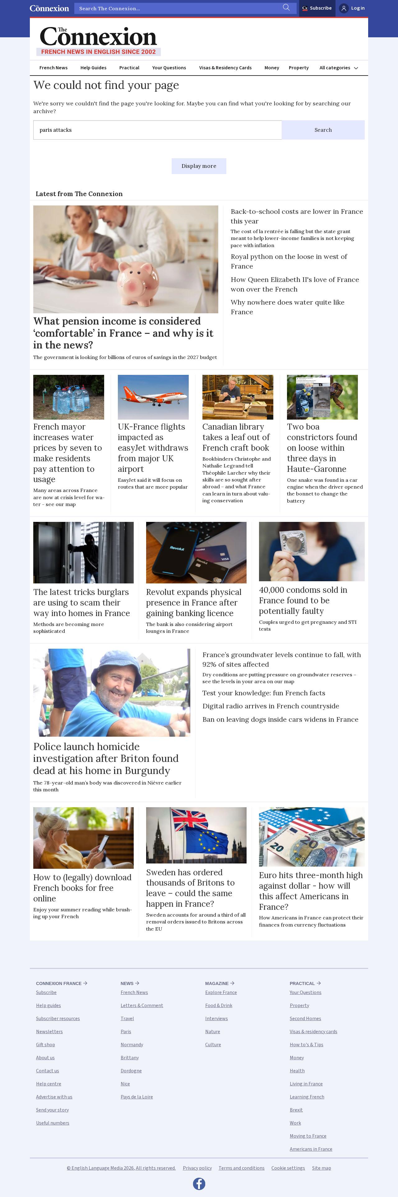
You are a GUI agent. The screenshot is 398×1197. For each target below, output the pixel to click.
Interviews (216, 1018)
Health (297, 1070)
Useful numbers (52, 1123)
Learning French (307, 1096)
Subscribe (321, 8)
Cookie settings (288, 1168)
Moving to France (308, 1136)
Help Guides (93, 67)
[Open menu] (341, 68)
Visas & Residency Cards (225, 67)
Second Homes (305, 1018)
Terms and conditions (242, 1168)
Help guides (48, 1005)
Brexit (296, 1110)
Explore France (221, 992)
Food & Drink (218, 1005)
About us (45, 1057)
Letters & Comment (142, 1005)
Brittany (130, 1057)
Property (299, 67)
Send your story (52, 1110)
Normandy (132, 1044)
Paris (126, 1031)
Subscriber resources (58, 1018)
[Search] (286, 8)
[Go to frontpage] (98, 41)
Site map (321, 1168)
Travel (127, 1018)
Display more (199, 166)
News (127, 983)
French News (53, 67)
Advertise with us (54, 1096)
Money (272, 67)
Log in (358, 8)
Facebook (199, 1185)
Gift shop (45, 1044)
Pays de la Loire (137, 1096)
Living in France (306, 1083)
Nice (125, 1083)
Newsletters (49, 1031)
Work (295, 1123)
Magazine (217, 983)
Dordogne (131, 1070)
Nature (212, 1031)
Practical (129, 67)
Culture (213, 1044)
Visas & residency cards (313, 1031)
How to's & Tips (306, 1044)
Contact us (47, 1070)
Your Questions (169, 67)
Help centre (48, 1083)
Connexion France (58, 983)
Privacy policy (197, 1168)
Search (323, 130)
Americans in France (311, 1149)
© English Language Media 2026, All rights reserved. (121, 1168)
